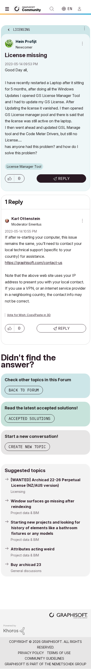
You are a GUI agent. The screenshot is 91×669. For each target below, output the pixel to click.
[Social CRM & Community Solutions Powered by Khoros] (14, 629)
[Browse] (8, 9)
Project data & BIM (25, 513)
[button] (9, 178)
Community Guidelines (44, 658)
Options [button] (83, 28)
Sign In (81, 9)
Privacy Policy (31, 653)
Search (51, 9)
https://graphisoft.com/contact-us (33, 262)
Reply (64, 178)
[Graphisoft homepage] (68, 616)
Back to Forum (24, 390)
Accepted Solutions (30, 418)
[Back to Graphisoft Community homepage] (28, 8)
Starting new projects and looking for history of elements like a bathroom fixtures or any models (45, 528)
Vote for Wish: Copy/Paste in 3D (29, 315)
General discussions (26, 571)
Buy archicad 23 (26, 564)
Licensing (18, 492)
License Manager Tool (24, 166)
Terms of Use (59, 653)
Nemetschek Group (69, 664)
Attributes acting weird (32, 549)
